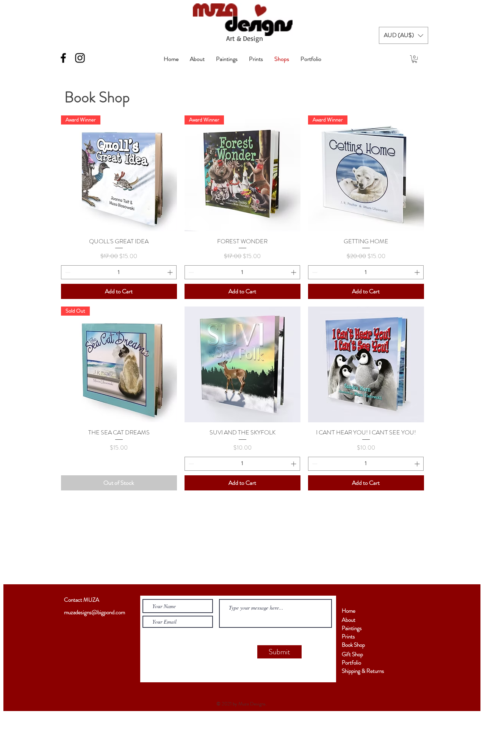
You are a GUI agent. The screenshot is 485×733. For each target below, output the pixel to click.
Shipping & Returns (363, 671)
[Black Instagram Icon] (80, 57)
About (348, 620)
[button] (403, 35)
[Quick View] (242, 364)
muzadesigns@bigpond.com (94, 612)
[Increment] (170, 272)
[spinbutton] (119, 272)
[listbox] (403, 35)
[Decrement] (67, 272)
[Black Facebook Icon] (63, 57)
